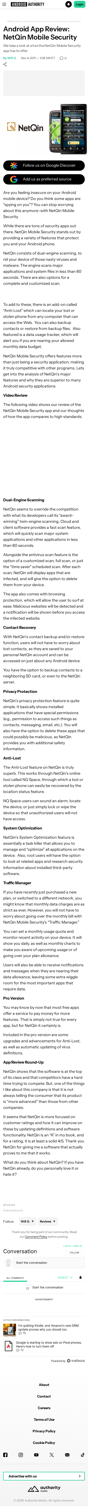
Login (80, 4)
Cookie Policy (44, 1442)
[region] (44, 1304)
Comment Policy (36, 1237)
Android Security (13, 1210)
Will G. (11, 58)
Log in (67, 1246)
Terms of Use (44, 1419)
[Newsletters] (67, 1455)
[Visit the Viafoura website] (76, 1361)
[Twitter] (52, 1455)
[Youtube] (36, 1455)
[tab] (15, 1277)
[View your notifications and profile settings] (80, 1277)
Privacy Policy (44, 1431)
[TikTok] (83, 1455)
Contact (44, 1396)
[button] (44, 4)
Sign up (77, 1246)
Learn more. (75, 21)
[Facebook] (5, 1455)
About (44, 1385)
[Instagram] (21, 1455)
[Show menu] (4, 4)
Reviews (9, 1205)
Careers (44, 1408)
